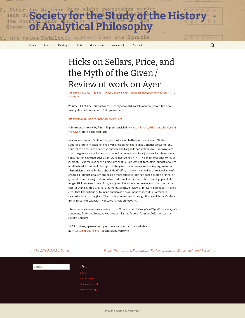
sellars (166, 92)
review (157, 92)
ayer (110, 92)
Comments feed (89, 284)
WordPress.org (88, 289)
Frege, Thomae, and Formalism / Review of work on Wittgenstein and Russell (160, 250)
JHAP (79, 45)
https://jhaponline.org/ (86, 230)
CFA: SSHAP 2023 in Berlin (49, 250)
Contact (137, 45)
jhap (99, 92)
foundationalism (138, 92)
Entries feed (87, 278)
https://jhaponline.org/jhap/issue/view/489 (95, 119)
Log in (83, 272)
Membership (118, 45)
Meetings (63, 45)
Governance (97, 45)
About (47, 45)
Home (32, 45)
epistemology (121, 92)
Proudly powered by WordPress (122, 310)
